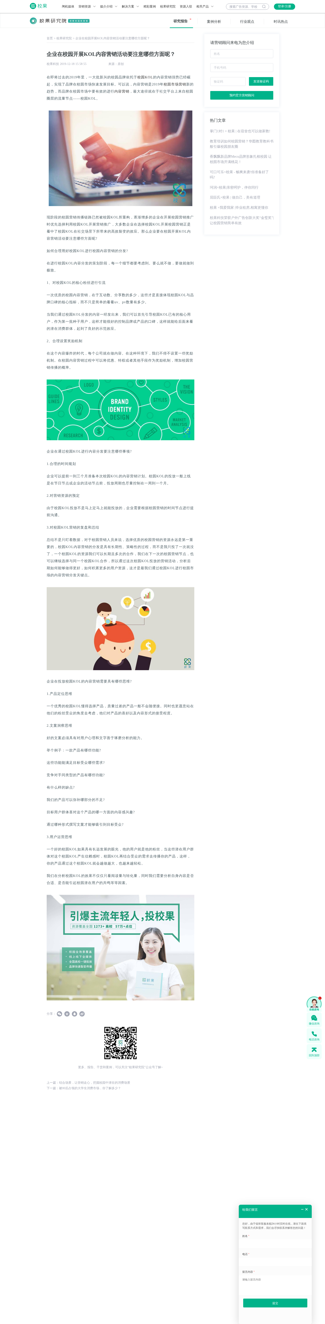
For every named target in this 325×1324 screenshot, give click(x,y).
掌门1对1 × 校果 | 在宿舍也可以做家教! (240, 131)
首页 (50, 38)
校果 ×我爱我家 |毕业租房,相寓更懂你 (239, 207)
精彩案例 (149, 6)
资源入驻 (186, 6)
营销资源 (85, 6)
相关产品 (203, 6)
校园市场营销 (175, 84)
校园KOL (145, 77)
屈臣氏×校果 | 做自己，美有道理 (235, 197)
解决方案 (128, 6)
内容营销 (121, 91)
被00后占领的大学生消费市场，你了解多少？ (90, 1088)
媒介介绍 (106, 6)
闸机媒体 (68, 6)
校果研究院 (168, 6)
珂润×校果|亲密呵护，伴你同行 (234, 187)
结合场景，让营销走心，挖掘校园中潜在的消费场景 (94, 1082)
